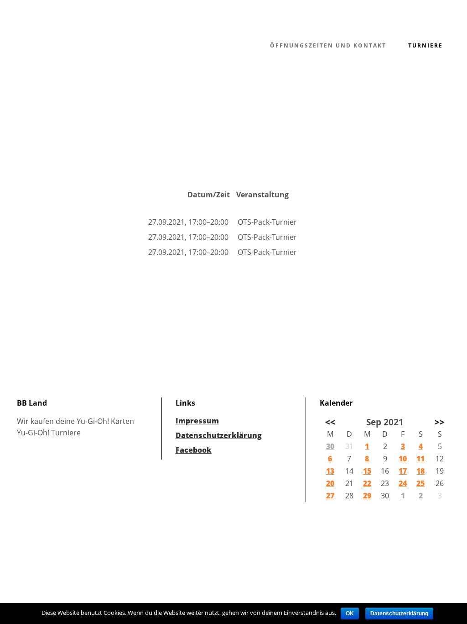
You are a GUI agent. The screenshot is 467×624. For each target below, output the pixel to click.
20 (330, 483)
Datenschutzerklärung (219, 435)
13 (330, 471)
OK (350, 613)
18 (420, 471)
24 (403, 483)
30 (330, 446)
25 (420, 483)
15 (367, 471)
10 (403, 459)
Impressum (197, 421)
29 (367, 496)
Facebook (194, 450)
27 (330, 496)
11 (420, 459)
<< (330, 422)
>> (440, 422)
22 (367, 483)
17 (403, 471)
